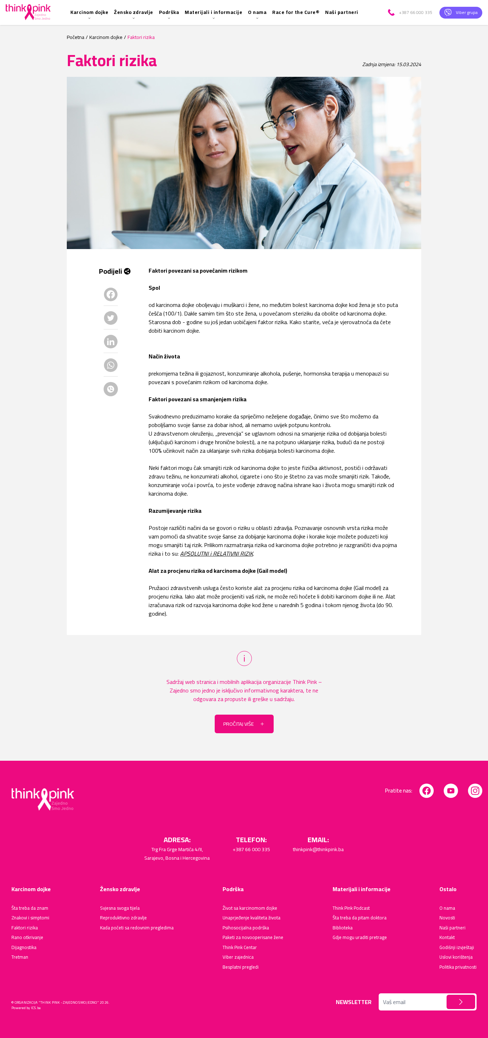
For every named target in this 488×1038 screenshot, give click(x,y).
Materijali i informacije (213, 12)
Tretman (19, 957)
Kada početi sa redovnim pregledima (137, 928)
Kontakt (447, 937)
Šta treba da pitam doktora (360, 918)
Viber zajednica (238, 957)
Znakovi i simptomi (30, 918)
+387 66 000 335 (251, 849)
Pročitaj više (238, 724)
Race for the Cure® (295, 12)
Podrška (169, 12)
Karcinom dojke (89, 12)
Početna (75, 37)
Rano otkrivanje (27, 937)
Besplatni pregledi (241, 967)
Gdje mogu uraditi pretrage (360, 937)
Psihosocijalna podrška (246, 928)
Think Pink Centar (240, 947)
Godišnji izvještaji (456, 947)
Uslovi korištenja (456, 957)
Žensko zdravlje (133, 12)
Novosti (447, 918)
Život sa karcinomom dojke (250, 908)
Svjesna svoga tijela (120, 908)
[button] (461, 1002)
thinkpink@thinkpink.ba (318, 849)
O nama (257, 12)
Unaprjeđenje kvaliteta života (251, 918)
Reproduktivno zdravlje (123, 918)
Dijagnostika (23, 947)
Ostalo (448, 889)
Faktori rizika (24, 928)
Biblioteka (343, 928)
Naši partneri (341, 12)
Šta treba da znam (29, 908)
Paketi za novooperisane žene (253, 937)
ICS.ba (36, 1007)
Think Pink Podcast (351, 908)
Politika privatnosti (458, 967)
